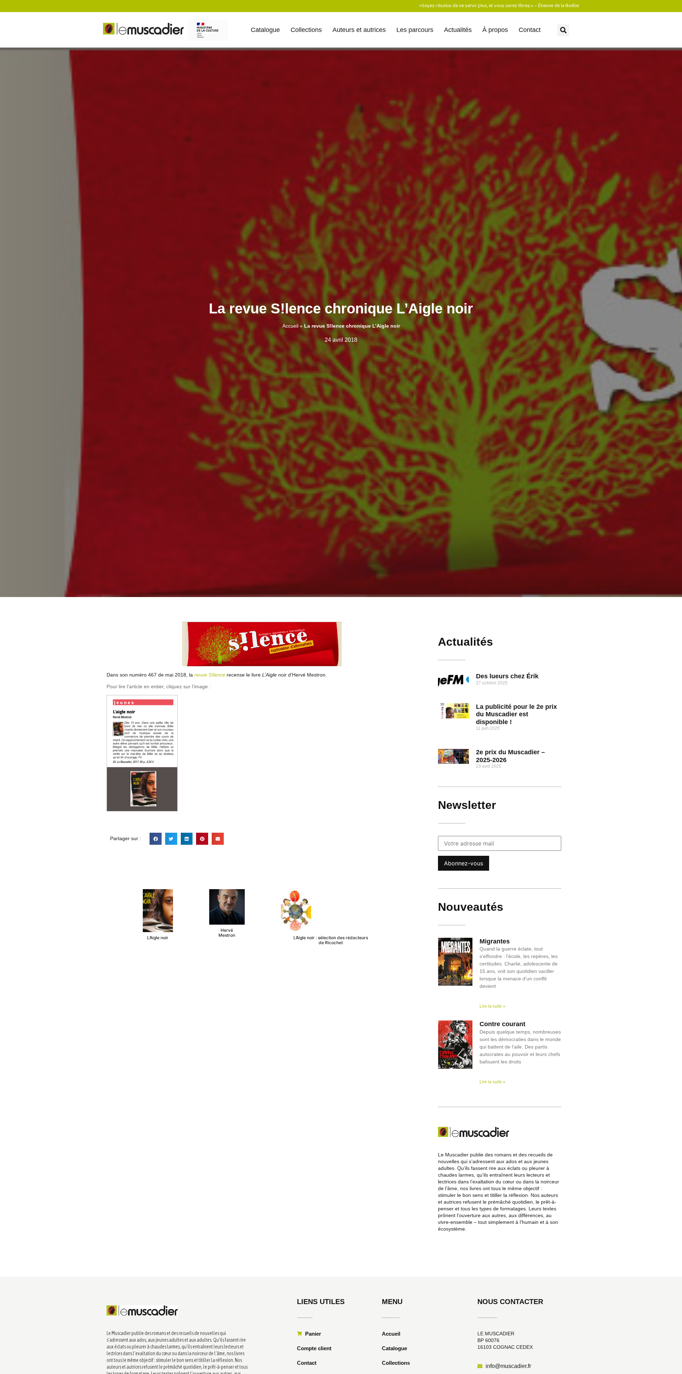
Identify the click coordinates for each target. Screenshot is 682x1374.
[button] (563, 30)
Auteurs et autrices (359, 29)
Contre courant (502, 1024)
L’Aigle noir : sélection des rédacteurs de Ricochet (330, 940)
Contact (530, 29)
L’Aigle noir (157, 937)
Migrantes (495, 941)
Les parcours (414, 29)
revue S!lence (209, 675)
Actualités (458, 29)
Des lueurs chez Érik (507, 676)
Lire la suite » (492, 1006)
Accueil (290, 326)
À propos (495, 29)
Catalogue (265, 29)
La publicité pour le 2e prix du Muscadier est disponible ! (516, 714)
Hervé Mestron (226, 932)
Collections (306, 29)
